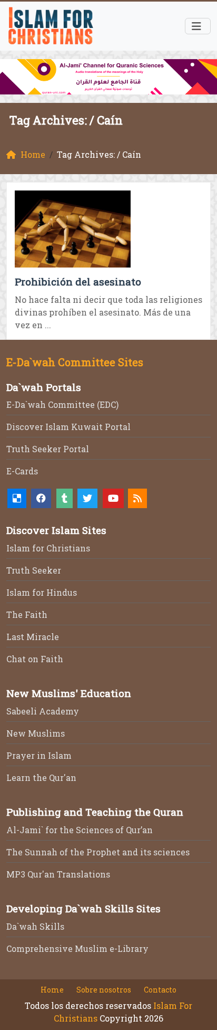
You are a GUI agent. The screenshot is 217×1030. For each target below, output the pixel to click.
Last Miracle (32, 636)
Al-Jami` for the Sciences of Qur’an (79, 829)
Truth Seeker (33, 570)
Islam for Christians (48, 548)
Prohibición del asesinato (78, 281)
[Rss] (137, 498)
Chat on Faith (34, 658)
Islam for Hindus (41, 592)
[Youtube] (113, 498)
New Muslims (35, 733)
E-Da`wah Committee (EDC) (62, 404)
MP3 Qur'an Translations (58, 874)
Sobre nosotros (103, 990)
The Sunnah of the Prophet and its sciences (98, 851)
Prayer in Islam (39, 755)
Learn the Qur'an (41, 777)
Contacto (160, 990)
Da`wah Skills (35, 926)
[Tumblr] (64, 498)
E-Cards (22, 470)
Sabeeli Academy (42, 711)
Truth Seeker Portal (47, 448)
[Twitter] (87, 498)
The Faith (26, 614)
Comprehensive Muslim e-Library (77, 948)
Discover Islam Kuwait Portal (68, 426)
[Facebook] (41, 498)
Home (52, 990)
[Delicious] (16, 498)
